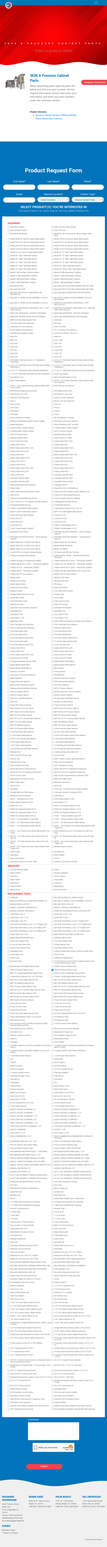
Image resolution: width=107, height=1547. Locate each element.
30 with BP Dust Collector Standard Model (25, 552)
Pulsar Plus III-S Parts (18, 1003)
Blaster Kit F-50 (16, 806)
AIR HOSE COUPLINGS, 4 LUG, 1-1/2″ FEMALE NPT (29, 924)
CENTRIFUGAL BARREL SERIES (21, 333)
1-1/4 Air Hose (59, 1219)
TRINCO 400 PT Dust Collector (65, 574)
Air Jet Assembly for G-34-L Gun (22, 1103)
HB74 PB (13, 337)
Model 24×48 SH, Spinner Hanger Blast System (71, 246)
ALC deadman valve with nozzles (22, 1282)
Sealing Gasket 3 (60, 1282)
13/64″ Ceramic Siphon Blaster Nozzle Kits (70, 1331)
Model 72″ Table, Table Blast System (23, 262)
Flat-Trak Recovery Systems (64, 682)
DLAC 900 (14, 343)
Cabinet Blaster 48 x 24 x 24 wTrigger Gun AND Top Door (73, 832)
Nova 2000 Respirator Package (65, 1182)
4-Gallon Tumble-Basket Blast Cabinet (24, 508)
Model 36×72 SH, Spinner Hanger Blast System (71, 242)
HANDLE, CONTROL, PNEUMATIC (22, 911)
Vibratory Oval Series (17, 581)
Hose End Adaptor (17, 1069)
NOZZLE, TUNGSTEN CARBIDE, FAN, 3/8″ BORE (27, 1162)
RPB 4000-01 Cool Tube (63, 394)
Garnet (56, 870)
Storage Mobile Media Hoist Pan (22, 594)
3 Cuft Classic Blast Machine (20, 742)
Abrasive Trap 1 (60, 1208)
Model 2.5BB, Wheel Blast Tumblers (23, 282)
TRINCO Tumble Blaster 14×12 (65, 528)
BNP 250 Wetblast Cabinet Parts (22, 983)
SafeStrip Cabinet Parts (62, 938)
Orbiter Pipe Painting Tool (63, 1245)
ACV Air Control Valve (18, 775)
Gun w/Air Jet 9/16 (17, 1096)
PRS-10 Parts (59, 955)
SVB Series (58, 320)
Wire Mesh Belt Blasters (18, 234)
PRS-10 (57, 408)
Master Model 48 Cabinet (63, 546)
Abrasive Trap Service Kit (19, 1208)
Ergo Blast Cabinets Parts (63, 948)
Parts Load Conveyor (62, 601)
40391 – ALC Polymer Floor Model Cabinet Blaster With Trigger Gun (74, 827)
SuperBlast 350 (59, 611)
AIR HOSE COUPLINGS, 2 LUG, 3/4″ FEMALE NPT (28, 928)
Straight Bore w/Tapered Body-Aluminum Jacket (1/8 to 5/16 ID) (30, 1323)
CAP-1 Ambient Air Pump (63, 765)
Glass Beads (58, 880)
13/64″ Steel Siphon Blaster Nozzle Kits (68, 1323)
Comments (33, 1419)
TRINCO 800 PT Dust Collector (21, 574)
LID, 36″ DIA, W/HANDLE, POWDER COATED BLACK (72, 1178)
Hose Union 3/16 (16, 1289)
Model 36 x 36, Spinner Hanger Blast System (26, 252)
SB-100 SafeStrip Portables (64, 418)
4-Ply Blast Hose (16, 1235)
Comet (56, 858)
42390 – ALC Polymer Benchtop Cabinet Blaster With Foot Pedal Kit (29, 387)
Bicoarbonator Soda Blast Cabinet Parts (24, 966)
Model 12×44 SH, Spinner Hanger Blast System (27, 249)
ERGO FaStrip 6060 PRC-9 (64, 448)
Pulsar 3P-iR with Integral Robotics (67, 495)
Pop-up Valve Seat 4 (61, 1222)
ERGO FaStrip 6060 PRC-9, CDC (21, 448)
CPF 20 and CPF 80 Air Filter (20, 755)
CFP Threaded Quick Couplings (21, 1409)
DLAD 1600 (58, 350)
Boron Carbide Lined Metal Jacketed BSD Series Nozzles (74, 1409)
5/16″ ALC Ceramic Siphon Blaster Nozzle (25, 1313)
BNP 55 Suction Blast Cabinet (21, 722)
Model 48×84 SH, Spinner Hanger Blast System (27, 239)
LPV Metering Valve (61, 1017)
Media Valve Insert (61, 1089)
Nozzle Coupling (16, 1066)
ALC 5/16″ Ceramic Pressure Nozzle (67, 1360)
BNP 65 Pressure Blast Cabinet (65, 715)
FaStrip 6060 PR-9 (61, 445)
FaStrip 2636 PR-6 (17, 651)
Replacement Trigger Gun (63, 1032)
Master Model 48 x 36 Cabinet (65, 542)
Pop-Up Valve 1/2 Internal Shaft (22, 1225)
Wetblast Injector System (63, 847)
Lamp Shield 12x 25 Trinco (64, 1093)
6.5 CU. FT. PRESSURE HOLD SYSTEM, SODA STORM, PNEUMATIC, (74, 361)
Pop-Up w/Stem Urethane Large (65, 1145)
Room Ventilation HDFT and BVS (66, 424)
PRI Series (58, 584)
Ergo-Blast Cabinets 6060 (63, 475)
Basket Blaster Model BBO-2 (64, 661)
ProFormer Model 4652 (62, 631)
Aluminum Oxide (60, 890)
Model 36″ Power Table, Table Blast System (70, 269)
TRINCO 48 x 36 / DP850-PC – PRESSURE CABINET (73, 564)
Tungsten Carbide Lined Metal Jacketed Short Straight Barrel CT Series (74, 1046)
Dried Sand (14, 883)
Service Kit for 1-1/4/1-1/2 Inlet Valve (68, 1365)
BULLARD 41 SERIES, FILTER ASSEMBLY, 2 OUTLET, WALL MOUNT (73, 299)
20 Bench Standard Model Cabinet (22, 556)
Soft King (13, 702)
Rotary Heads (15, 488)
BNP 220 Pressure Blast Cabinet (22, 729)
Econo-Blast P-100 (61, 618)
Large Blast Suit (16, 1192)
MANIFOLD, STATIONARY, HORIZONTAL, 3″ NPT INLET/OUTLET (71, 304)
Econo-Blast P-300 (61, 614)
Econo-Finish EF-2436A (19, 441)
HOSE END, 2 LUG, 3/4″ (18, 921)
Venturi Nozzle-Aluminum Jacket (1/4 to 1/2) (71, 1370)
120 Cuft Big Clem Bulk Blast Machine (24, 749)
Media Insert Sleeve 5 (18, 1093)
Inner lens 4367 (16, 961)
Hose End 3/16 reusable (63, 1292)
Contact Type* (87, 194)
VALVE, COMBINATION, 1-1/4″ (21, 1136)
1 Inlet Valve (14, 1215)
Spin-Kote (57, 786)
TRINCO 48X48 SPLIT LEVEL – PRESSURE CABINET (29, 564)
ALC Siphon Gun (16, 1032)
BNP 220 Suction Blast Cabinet (65, 725)
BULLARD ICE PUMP (17, 289)
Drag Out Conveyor (61, 604)
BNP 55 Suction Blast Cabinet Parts (23, 320)
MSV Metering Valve (17, 1020)
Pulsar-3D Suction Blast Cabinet (22, 515)
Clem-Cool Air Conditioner (63, 762)
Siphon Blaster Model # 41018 (21, 802)
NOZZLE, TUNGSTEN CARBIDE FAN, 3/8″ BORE (71, 1162)
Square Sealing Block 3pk (19, 1292)
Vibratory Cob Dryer (61, 581)
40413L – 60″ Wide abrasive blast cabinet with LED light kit (29, 837)
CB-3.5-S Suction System (63, 431)
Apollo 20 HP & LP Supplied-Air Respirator (69, 772)
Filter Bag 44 (59, 1076)
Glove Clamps (59, 1042)
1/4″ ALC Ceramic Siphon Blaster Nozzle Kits (70, 1334)
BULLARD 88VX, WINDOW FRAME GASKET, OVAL (28, 1262)
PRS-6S (57, 411)
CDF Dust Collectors (61, 685)
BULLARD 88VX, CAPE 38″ (20, 904)
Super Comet (15, 852)
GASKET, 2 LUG (59, 1130)
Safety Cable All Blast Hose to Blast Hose (69, 1198)
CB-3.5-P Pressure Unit (18, 435)
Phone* (87, 181)
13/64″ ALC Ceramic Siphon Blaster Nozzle (26, 1309)
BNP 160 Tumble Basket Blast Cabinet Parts (26, 973)
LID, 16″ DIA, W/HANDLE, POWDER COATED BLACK (29, 1175)
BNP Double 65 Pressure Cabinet (66, 708)
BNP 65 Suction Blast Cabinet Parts (23, 993)
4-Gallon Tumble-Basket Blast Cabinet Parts (70, 976)
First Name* (19, 181)
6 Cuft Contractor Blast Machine (66, 729)
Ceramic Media (15, 886)
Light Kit (13, 1039)
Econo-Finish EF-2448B (63, 438)
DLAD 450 (14, 357)
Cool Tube (58, 1185)
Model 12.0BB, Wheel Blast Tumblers (67, 276)
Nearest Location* (53, 194)
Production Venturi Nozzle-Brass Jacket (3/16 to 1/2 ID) (73, 1344)
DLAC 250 (58, 347)
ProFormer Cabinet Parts (19, 941)
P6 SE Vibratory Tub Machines (21, 330)
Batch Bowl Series (60, 588)
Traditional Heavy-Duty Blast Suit (66, 752)
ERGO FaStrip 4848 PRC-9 (20, 458)
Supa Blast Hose (60, 1389)
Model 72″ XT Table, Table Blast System (68, 259)
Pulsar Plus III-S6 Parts (62, 1007)
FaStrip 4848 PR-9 (17, 455)
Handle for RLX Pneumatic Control (66, 1399)
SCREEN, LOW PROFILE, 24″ (20, 1172)
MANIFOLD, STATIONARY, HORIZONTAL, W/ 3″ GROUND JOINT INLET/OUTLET (74, 309)
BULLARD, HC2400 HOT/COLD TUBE (23, 862)
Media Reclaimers (16, 424)
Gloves (12, 1198)
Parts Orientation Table (18, 601)
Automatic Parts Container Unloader (23, 608)
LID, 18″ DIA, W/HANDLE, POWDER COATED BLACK (72, 1175)
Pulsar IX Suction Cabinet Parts (65, 1000)
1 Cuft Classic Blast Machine (64, 742)
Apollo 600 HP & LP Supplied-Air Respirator (70, 769)
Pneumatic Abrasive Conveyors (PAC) (68, 792)
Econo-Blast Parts (16, 955)
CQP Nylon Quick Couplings (20, 1402)
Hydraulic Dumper (17, 604)
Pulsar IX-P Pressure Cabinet (20, 705)
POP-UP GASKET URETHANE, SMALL (24, 1145)
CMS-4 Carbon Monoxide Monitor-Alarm (25, 492)
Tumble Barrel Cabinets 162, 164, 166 (68, 508)
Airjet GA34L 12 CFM (18, 1099)
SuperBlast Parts (16, 951)
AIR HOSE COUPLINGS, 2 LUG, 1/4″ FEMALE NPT (72, 931)
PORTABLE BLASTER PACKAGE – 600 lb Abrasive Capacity (72, 533)
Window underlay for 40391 (20, 1035)
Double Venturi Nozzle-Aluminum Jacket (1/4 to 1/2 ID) (74, 1348)
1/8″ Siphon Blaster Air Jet (20, 1319)
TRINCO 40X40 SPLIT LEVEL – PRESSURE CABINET (73, 568)
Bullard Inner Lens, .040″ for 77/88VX (24, 1255)
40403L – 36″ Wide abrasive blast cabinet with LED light (29, 842)
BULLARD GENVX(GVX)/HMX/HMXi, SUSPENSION (28, 1269)
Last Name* (53, 181)
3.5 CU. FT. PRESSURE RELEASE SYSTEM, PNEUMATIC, (74, 371)
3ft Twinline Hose (60, 1299)
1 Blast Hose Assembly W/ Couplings (68, 1205)
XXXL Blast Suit (59, 1195)
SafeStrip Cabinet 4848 (62, 435)
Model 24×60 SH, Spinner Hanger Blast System (27, 246)
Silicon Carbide (59, 876)
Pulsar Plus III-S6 (60, 518)
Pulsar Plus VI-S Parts (62, 1003)
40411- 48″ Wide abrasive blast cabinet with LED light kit (74, 837)
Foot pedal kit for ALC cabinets (21, 1029)
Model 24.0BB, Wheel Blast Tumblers (67, 272)
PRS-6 (56, 414)
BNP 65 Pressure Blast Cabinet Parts (67, 990)
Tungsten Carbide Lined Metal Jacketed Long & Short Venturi (29, 1051)
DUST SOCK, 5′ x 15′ (17, 1133)
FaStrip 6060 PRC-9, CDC (63, 441)
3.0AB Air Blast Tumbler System (66, 428)
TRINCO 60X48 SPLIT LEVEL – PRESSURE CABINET (73, 561)
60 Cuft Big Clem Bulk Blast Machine (67, 749)
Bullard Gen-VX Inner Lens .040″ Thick (24, 1259)
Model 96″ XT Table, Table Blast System (68, 252)
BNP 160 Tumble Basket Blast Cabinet (68, 512)
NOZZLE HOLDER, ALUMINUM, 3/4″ (67, 1109)
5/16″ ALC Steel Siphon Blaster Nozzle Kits (26, 1331)
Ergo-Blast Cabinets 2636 (63, 481)
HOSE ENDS (58, 1059)
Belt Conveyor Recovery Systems (22, 685)
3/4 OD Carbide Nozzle (62, 1103)
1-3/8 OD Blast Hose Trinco (64, 1106)
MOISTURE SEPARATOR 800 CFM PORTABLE (71, 317)
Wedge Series (15, 578)
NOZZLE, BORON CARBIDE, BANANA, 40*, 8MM (27, 1158)
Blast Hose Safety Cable (62, 779)
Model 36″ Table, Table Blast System (23, 269)
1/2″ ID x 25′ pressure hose (64, 1286)
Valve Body (58, 1079)
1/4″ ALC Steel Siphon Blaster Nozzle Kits (25, 1328)
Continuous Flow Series (19, 588)
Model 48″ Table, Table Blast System (67, 266)
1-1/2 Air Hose (59, 1215)
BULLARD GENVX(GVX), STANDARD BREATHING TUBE (30, 1266)
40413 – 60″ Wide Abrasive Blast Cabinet (69, 822)
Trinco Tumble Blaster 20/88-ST (22, 528)
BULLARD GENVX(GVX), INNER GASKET (68, 898)
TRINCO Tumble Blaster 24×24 (65, 525)
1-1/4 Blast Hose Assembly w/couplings (25, 1205)
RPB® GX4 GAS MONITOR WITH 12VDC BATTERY (72, 911)
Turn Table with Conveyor (63, 591)
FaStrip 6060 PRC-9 (17, 445)
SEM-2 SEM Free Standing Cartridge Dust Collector (72, 621)
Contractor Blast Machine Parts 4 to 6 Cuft (69, 1013)
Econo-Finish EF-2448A (63, 655)
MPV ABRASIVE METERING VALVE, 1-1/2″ (25, 1155)
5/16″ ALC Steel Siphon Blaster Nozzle (68, 1306)
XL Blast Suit (58, 1192)
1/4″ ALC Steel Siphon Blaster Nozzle (24, 1306)
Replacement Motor (61, 1039)
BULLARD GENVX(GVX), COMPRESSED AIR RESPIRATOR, (26, 293)
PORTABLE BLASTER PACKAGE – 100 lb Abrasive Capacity (72, 538)
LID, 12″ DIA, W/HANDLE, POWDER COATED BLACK (72, 1172)
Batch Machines (16, 678)
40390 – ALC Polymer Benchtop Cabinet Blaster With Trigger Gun (73, 842)
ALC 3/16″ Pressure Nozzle (64, 1374)
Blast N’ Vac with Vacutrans (64, 401)
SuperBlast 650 (16, 611)
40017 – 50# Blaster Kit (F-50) (21, 799)
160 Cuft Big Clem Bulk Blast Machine (68, 745)
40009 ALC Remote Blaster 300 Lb (23, 816)
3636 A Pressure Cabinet (19, 692)
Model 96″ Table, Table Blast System (23, 256)
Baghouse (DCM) (16, 621)
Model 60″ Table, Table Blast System (23, 266)
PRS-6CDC (14, 414)
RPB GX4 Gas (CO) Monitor (64, 386)
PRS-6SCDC (14, 411)
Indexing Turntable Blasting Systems (23, 498)
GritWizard (14, 898)
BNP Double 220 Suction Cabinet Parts (24, 997)
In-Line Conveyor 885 (62, 645)
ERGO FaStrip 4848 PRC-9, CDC (65, 455)
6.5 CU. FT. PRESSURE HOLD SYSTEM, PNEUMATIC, (29, 371)
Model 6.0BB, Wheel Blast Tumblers (23, 279)
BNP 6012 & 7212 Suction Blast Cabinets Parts (27, 990)
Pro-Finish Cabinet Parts (63, 941)
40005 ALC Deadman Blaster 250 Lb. (67, 812)
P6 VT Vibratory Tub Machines (65, 330)
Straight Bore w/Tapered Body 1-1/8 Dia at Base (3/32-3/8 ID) (30, 1366)
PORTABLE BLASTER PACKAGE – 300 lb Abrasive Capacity (28, 538)
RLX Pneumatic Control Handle (21, 1392)
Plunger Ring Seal (17, 1089)
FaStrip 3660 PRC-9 (17, 465)
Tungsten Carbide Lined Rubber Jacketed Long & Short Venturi (30, 1046)
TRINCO (13, 1062)
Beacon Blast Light (17, 782)
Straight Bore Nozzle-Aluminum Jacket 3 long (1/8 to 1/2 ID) (73, 1381)
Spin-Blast (14, 789)
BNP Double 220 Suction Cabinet (22, 712)
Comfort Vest (15, 759)
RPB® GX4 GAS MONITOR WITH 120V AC (25, 1182)
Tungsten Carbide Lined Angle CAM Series (69, 1051)
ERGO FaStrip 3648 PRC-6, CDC (21, 655)
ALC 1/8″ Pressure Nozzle (63, 1386)
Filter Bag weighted (61, 1073)
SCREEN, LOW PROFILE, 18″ (64, 1168)
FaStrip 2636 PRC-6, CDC (63, 648)
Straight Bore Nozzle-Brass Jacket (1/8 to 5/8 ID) (72, 1328)
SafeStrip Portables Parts (63, 958)
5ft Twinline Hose (60, 1296)
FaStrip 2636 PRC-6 (17, 648)
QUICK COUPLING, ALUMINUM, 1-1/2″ (68, 1123)
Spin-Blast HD (59, 852)
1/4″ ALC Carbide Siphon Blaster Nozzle (68, 1313)
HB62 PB (57, 337)
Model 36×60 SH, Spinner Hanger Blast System (71, 239)
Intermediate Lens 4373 (19, 1229)
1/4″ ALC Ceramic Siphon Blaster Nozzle (69, 1309)
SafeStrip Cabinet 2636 (62, 628)
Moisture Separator (17, 1286)
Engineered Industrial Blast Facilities (23, 688)
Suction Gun (15, 786)
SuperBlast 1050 (16, 614)
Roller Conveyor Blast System (65, 227)
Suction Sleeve (15, 1086)
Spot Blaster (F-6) (16, 377)
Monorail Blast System (18, 230)
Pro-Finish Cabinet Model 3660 (21, 638)
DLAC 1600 (58, 340)
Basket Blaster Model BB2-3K (20, 668)
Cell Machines (59, 675)
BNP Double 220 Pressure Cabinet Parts (69, 993)
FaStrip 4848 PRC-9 (61, 451)
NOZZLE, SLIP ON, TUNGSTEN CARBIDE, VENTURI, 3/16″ (31, 1165)
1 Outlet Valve (15, 1212)
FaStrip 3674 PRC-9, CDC (63, 458)
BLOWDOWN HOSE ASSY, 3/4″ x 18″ (23, 1141)
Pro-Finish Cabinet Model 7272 (21, 645)
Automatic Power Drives (19, 532)
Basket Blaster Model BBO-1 (20, 665)
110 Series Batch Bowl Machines (22, 323)
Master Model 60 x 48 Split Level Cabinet (25, 542)
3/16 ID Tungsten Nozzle (63, 1069)
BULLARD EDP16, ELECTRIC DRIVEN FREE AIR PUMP (74, 286)
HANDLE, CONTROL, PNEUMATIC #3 (23, 908)
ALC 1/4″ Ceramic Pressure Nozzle (23, 1370)
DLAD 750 (58, 353)
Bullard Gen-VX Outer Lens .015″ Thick (68, 1255)
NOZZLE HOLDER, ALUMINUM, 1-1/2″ (24, 1116)
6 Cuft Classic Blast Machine (64, 739)
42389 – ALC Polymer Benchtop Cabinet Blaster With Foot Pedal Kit (73, 381)
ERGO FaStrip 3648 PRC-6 (64, 651)
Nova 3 (12, 401)
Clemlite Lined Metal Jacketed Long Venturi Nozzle (72, 1406)
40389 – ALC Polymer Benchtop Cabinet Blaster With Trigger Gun (29, 847)
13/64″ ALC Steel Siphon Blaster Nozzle (25, 1302)
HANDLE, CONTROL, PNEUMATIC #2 (67, 908)
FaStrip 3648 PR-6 (17, 475)
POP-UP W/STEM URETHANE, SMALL (68, 1141)
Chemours (58, 883)
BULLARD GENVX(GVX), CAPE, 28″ (23, 1272)
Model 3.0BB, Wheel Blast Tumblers (67, 279)
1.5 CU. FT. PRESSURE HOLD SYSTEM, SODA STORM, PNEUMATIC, (74, 366)
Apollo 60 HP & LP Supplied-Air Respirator (26, 772)
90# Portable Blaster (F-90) (64, 799)
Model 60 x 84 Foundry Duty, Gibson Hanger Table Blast (73, 234)
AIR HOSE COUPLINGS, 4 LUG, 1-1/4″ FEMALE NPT (73, 924)
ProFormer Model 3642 (19, 631)
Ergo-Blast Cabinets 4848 (19, 478)
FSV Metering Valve (61, 1020)
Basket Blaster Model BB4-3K (64, 665)
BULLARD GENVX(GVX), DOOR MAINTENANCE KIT (28, 901)
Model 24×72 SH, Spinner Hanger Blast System (27, 242)
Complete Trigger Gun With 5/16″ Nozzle (25, 1279)
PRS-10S (57, 404)
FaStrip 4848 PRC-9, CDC (19, 451)
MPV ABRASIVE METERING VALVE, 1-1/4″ (69, 1152)
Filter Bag (13, 1042)
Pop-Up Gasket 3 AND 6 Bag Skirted (67, 1148)
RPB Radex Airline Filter (63, 391)
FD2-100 (13, 350)
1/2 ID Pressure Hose (62, 1289)
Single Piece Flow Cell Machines (66, 488)
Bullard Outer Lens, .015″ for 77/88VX (68, 1252)
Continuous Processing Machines (22, 675)
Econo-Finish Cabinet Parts (20, 948)
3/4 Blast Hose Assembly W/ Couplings (68, 1202)
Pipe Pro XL (14, 495)
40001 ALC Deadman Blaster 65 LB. (67, 806)
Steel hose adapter (17, 1296)
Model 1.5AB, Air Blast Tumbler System (24, 272)
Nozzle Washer (59, 1062)
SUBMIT (44, 1466)
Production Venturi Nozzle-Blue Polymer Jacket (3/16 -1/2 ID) (74, 1356)
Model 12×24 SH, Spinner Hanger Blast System (71, 249)
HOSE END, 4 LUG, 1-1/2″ (63, 914)
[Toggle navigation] (96, 2)
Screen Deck (58, 598)
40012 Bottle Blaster (17, 381)
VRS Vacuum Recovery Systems (66, 421)
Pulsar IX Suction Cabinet (63, 705)
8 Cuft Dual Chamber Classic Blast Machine (70, 735)
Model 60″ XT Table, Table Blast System (68, 262)
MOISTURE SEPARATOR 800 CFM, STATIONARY (28, 317)
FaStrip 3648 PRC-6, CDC (19, 471)
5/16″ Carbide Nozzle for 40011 (22, 1355)
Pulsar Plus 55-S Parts (18, 1007)
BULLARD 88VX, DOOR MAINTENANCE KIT (69, 1259)
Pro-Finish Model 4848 (18, 641)
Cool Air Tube (59, 755)
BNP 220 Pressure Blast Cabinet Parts (24, 980)
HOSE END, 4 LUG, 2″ (17, 914)
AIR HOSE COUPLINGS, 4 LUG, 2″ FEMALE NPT (71, 921)
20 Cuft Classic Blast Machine (65, 732)
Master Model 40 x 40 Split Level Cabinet (25, 549)
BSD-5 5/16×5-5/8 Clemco (63, 1225)
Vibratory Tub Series (61, 578)
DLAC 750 (58, 343)
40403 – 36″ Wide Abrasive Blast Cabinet (25, 822)
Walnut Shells (15, 873)
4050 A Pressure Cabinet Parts (21, 970)
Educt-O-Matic (59, 855)
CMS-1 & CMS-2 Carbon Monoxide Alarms (69, 759)
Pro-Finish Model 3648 (62, 635)
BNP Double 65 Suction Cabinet (22, 708)
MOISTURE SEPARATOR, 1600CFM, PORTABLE (71, 313)
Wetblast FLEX (15, 752)
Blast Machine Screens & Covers (22, 779)
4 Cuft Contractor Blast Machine (22, 732)
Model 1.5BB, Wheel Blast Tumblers (67, 282)
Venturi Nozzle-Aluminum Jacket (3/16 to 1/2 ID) (72, 1316)
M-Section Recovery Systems (65, 678)
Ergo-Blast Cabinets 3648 (19, 481)
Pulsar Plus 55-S (16, 522)
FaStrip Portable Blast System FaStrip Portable (27, 421)
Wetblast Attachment (62, 782)
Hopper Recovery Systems (20, 682)
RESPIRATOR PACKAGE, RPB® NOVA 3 (24, 1188)
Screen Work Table (17, 598)
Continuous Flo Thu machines (21, 327)
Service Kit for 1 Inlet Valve (64, 1377)
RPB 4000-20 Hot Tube (18, 394)
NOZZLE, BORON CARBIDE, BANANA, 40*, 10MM (71, 1158)
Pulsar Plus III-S (16, 525)
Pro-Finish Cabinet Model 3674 (65, 638)
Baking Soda (15, 890)
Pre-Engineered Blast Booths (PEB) (23, 661)
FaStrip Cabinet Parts (62, 945)
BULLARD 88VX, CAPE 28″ (64, 904)
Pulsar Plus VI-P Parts (62, 1010)
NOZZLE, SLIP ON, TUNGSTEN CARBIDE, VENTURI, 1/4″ (74, 1165)
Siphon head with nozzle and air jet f (23, 1276)
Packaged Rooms (60, 485)
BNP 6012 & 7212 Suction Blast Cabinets (25, 718)
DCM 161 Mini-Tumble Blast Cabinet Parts (69, 973)
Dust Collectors (59, 230)
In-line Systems (59, 672)
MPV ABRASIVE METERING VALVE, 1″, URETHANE (28, 1152)
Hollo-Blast (14, 855)
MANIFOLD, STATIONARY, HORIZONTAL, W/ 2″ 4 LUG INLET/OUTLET (29, 309)
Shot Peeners (59, 668)
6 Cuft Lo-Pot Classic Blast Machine (23, 739)
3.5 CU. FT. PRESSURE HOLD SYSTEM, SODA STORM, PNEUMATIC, (30, 366)
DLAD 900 (14, 353)
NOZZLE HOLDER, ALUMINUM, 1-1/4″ (68, 1113)
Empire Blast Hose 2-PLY (19, 934)
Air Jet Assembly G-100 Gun (64, 1099)
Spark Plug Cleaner (61, 374)
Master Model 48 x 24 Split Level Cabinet (25, 546)
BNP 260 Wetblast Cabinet (64, 722)
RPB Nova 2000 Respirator (64, 398)
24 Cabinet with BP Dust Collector (66, 552)
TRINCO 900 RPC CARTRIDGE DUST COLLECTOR (72, 571)
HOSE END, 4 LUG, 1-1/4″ (19, 918)
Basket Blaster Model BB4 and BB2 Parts (69, 934)
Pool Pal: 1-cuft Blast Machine (21, 698)
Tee (55, 1083)
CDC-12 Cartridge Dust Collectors (22, 628)
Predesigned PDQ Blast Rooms (65, 502)
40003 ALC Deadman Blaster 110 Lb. (67, 809)
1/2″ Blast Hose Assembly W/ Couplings (25, 1202)
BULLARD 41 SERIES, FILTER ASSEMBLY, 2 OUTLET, (29, 303)
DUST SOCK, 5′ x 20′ (61, 1133)
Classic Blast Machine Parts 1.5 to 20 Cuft (25, 1017)
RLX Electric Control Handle (20, 1396)
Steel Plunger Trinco (61, 1086)
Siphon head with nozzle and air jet (67, 1276)
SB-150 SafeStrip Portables (20, 418)
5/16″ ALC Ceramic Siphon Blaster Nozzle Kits (27, 1338)
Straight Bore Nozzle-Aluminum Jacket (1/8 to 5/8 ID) (30, 1334)
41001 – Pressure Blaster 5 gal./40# (67, 816)
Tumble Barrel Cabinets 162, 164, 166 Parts (26, 976)
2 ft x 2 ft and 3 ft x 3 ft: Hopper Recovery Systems (29, 502)
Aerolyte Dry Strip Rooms (63, 702)
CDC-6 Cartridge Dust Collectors (22, 625)
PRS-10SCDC (15, 404)
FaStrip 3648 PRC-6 (61, 471)
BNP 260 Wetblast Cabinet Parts (66, 983)
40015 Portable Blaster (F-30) (65, 377)
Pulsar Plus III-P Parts (18, 1010)
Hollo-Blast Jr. (59, 796)
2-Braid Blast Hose (61, 1235)
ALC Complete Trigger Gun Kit (65, 1035)
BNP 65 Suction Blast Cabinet (21, 715)
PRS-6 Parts (14, 958)
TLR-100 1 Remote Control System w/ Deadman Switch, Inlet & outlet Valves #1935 (30, 1361)
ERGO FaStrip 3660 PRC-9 (64, 468)
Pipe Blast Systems (17, 227)
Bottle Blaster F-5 (60, 802)
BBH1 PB (13, 340)
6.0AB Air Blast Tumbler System (22, 428)
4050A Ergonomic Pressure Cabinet (67, 692)
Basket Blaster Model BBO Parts (21, 938)
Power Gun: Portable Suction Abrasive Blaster (71, 789)
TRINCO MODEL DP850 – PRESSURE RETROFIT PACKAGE (72, 556)
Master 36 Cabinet (61, 549)
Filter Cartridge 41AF (62, 1269)
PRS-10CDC (14, 408)
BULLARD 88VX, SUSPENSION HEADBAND (69, 1266)
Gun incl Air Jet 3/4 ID (62, 1096)
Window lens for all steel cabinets (66, 1029)
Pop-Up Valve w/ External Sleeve (22, 1222)
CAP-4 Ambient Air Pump (19, 765)
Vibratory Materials (61, 873)
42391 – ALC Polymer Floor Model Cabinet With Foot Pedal (30, 832)
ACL (11, 1059)
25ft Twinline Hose (61, 1302)
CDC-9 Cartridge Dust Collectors (65, 625)
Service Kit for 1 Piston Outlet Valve (23, 1374)
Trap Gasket (14, 1083)
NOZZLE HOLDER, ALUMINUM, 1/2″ (23, 1109)
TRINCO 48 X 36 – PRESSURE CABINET (24, 568)
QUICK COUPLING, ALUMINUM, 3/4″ (23, 1120)
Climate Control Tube (18, 762)
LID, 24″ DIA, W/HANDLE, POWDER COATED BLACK (29, 1178)
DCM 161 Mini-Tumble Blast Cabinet (23, 512)
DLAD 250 (58, 357)
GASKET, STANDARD (18, 1130)
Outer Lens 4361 (60, 1229)
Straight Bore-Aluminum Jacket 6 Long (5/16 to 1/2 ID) (30, 1377)
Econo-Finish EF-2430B (63, 658)
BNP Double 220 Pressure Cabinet (66, 712)
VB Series (57, 323)
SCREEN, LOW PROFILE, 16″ (20, 1168)
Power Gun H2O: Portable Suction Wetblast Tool (72, 492)
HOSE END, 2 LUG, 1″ (61, 918)
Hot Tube (13, 1185)
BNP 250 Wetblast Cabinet (20, 725)
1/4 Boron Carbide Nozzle (19, 1073)
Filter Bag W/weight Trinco (20, 1076)
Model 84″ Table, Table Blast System (23, 259)
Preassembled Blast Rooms (20, 505)
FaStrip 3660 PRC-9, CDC (63, 461)
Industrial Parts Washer (62, 608)
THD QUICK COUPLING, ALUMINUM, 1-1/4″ (26, 1126)
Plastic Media (15, 880)
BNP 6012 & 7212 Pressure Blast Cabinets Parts (72, 987)
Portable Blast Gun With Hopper (22, 792)
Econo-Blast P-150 (17, 618)
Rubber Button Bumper (18, 1389)
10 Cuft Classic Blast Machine (21, 735)
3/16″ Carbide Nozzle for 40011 (22, 1348)
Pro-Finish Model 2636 (18, 635)
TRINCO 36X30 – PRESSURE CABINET (24, 571)
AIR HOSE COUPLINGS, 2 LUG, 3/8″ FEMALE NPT (28, 931)
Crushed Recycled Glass (19, 870)
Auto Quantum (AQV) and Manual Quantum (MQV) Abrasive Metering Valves (29, 1024)
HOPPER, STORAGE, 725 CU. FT (66, 333)
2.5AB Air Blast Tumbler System (22, 431)
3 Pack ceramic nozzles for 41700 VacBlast (26, 1343)
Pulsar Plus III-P (16, 518)
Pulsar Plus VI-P (60, 515)
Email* (19, 194)
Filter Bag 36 (15, 1079)
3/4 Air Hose (59, 1212)
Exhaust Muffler (60, 1402)
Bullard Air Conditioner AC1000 (65, 862)
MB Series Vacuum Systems (20, 796)
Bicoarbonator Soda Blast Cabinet (66, 698)
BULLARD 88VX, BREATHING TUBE (67, 1262)
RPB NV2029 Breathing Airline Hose (23, 391)
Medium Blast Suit (61, 1188)
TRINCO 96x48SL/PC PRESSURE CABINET (26, 561)
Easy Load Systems (17, 858)
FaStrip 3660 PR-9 (61, 465)
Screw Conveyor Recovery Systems (67, 498)
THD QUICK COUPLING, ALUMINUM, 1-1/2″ (69, 1126)
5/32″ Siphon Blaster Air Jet (64, 1319)
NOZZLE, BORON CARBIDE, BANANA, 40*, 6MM (71, 1155)
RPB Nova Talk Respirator (19, 398)
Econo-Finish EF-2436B (19, 658)
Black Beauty (59, 886)
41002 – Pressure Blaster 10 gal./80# (24, 819)
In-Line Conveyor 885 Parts (20, 945)
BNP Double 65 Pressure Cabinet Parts (68, 997)
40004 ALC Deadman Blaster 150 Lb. (23, 812)
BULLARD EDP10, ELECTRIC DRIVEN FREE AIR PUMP (74, 289)
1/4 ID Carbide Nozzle (18, 1106)
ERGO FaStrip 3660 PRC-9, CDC (21, 468)
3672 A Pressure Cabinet (63, 688)
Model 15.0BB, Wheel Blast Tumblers (23, 276)
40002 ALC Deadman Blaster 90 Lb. (23, 809)
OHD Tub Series (60, 327)
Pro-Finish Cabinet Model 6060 (65, 641)
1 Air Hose (14, 1219)
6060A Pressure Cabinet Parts (65, 966)
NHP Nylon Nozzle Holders (64, 1396)
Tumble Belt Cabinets (62, 505)
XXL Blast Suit (15, 1195)
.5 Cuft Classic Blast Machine (20, 745)
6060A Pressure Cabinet (63, 695)
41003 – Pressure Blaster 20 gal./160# (68, 819)
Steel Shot (14, 876)
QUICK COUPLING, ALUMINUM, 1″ (66, 1120)
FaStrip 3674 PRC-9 (17, 461)
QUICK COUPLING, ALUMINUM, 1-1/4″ (24, 1123)
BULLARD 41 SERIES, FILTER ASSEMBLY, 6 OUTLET (29, 298)
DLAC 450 (14, 347)
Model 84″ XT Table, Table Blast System (68, 256)
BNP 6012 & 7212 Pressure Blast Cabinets (69, 718)
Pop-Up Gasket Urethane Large (21, 1148)
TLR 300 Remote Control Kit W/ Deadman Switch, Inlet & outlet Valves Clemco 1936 (74, 962)
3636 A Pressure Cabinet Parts (65, 970)
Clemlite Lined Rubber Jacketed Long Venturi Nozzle (29, 1406)
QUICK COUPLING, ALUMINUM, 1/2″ (67, 1116)
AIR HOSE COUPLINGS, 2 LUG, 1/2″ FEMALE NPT (72, 928)
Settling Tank (59, 594)
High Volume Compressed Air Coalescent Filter (71, 775)
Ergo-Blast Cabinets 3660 (63, 478)
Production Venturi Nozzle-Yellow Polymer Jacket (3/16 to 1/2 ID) (74, 1339)
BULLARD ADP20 (16, 286)
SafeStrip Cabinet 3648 (18, 438)
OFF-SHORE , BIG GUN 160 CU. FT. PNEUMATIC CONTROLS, (27, 361)
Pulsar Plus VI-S (60, 522)
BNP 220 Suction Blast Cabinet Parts (67, 980)
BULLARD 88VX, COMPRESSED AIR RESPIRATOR (72, 293)
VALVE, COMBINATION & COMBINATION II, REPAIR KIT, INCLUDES (73, 1137)
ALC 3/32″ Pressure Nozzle (20, 1386)
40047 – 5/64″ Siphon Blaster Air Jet (24, 1316)
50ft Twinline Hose (17, 1299)
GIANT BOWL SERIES (18, 584)
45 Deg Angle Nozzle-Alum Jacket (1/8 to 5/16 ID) (73, 1352)
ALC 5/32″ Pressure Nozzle (20, 1380)
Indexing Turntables (17, 672)
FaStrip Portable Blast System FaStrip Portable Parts (73, 951)
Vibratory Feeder (16, 591)
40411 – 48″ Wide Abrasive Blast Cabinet (25, 826)
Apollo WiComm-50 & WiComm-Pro (23, 769)
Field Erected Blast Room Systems (23, 485)
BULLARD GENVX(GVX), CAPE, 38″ (67, 1272)
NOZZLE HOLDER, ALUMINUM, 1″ (22, 1113)
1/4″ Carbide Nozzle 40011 (20, 1352)
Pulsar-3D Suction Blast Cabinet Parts (24, 1013)
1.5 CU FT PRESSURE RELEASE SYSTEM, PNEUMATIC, (30, 374)
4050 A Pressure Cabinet (19, 695)
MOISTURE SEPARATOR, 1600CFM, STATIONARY (28, 313)
